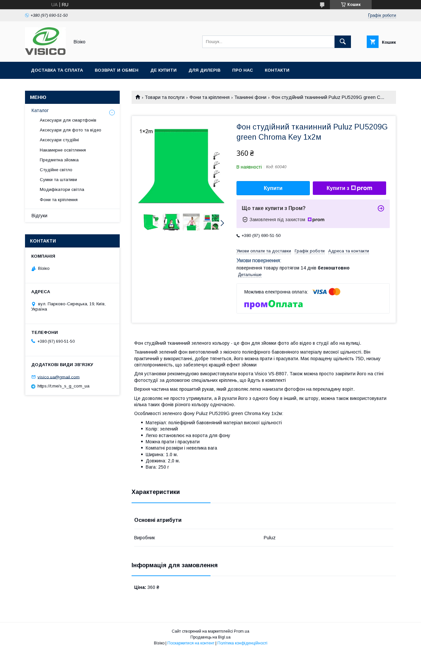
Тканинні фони (250, 97)
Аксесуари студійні (59, 139)
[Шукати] (342, 41)
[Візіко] (45, 53)
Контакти (277, 70)
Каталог (40, 110)
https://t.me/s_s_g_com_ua (63, 386)
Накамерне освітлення (63, 150)
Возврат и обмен (116, 70)
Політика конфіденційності (242, 643)
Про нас (242, 70)
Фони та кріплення (209, 97)
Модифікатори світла (62, 189)
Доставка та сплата (57, 70)
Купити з (338, 188)
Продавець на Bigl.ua (210, 637)
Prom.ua (241, 631)
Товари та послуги (165, 97)
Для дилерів (204, 70)
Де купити (163, 70)
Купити (273, 188)
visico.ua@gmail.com (58, 376)
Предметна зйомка (59, 159)
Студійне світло (56, 169)
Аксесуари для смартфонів (68, 120)
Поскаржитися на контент (190, 643)
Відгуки (39, 215)
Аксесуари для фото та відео (70, 130)
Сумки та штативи (58, 179)
